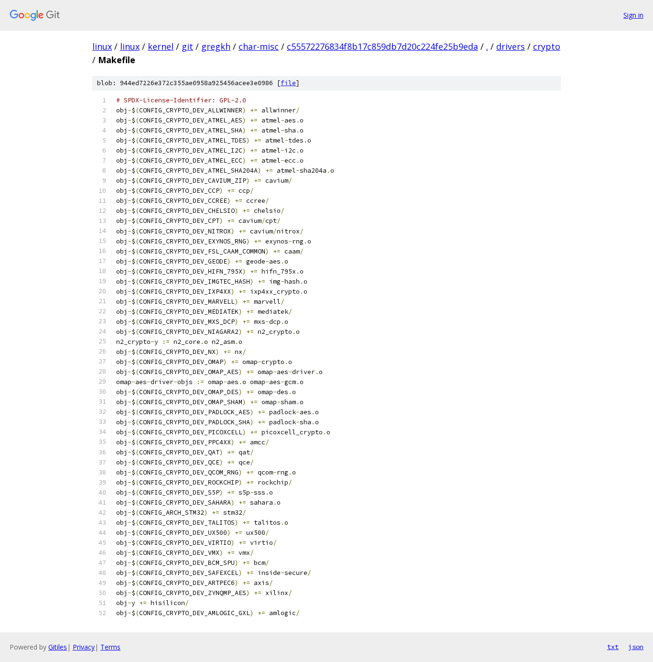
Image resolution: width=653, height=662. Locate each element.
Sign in (633, 15)
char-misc (259, 46)
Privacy (84, 646)
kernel (161, 46)
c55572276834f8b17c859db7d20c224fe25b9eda (382, 46)
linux (102, 46)
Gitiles (57, 646)
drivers (510, 46)
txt (613, 646)
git (187, 46)
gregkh (215, 46)
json (635, 646)
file (288, 83)
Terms (110, 646)
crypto (546, 46)
